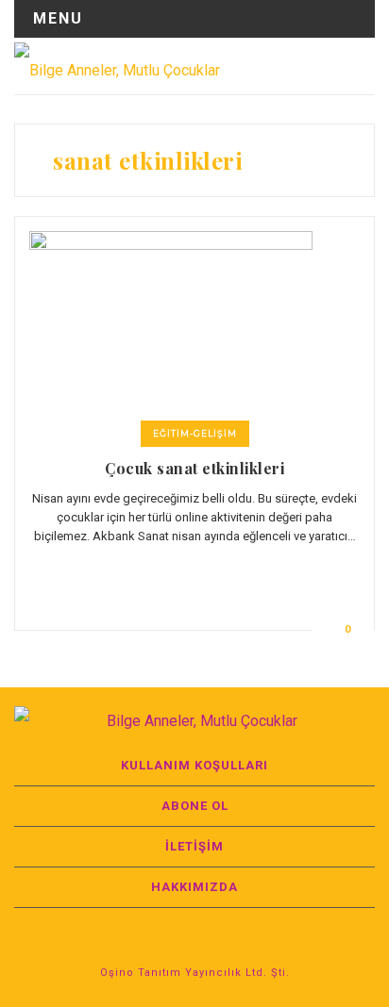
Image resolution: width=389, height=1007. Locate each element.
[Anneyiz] (117, 66)
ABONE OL (194, 806)
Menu (58, 18)
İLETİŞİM (194, 846)
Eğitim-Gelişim (195, 433)
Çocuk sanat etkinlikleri (194, 468)
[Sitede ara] (359, 65)
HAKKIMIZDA (194, 887)
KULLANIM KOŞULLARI (194, 765)
